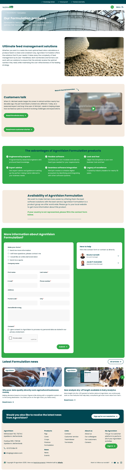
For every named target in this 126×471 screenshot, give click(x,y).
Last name (43, 272)
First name (11, 272)
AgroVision (10, 370)
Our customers (90, 439)
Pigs (45, 434)
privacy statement (17, 332)
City (41, 299)
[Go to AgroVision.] (4, 13)
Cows (46, 436)
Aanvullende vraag (14, 308)
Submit (62, 347)
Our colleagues (90, 436)
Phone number (45, 281)
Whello (60, 463)
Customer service (71, 436)
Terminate (69, 442)
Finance (47, 442)
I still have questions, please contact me (25, 253)
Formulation (49, 445)
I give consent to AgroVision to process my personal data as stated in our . (38, 330)
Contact (68, 434)
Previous (4, 377)
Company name (13, 263)
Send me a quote (16, 260)
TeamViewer (70, 439)
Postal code (12, 299)
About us (88, 434)
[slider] (84, 122)
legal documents (39, 463)
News (46, 452)
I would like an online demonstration (24, 257)
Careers (88, 442)
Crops (46, 439)
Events (47, 455)
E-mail (10, 281)
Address (11, 290)
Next (122, 377)
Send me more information (20, 250)
